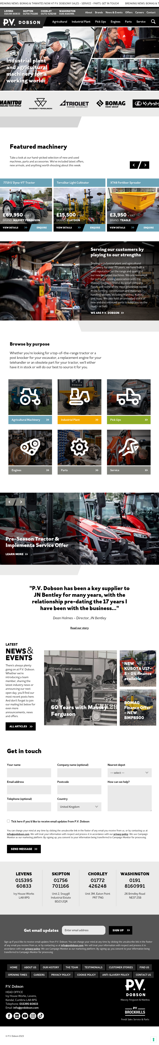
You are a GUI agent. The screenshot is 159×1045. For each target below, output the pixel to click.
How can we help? (119, 782)
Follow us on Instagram (33, 1016)
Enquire (42, 227)
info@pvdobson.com (18, 834)
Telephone (19, 799)
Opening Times (17, 974)
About (88, 12)
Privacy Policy (60, 974)
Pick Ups (100, 21)
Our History (51, 967)
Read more (80, 688)
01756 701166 (30, 13)
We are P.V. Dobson (105, 313)
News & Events (114, 12)
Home (13, 967)
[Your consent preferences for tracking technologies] (154, 1040)
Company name (72, 765)
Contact (151, 12)
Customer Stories (121, 967)
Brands (99, 12)
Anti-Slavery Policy (115, 974)
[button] (133, 165)
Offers (128, 12)
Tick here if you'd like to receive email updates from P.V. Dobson (50, 821)
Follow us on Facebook (9, 1016)
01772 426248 (48, 13)
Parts (128, 21)
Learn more (129, 452)
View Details (10, 227)
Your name (13, 765)
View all (30, 401)
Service (140, 21)
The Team (72, 967)
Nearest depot (116, 765)
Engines (115, 21)
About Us (30, 967)
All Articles (18, 726)
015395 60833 (12, 13)
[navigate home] (21, 17)
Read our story (79, 628)
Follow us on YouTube (25, 1016)
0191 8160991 (66, 13)
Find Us (144, 967)
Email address (15, 782)
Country (62, 799)
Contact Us (143, 974)
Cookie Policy (86, 974)
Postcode (63, 782)
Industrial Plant (81, 21)
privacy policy (121, 834)
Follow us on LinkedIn (17, 1016)
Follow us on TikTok (40, 1016)
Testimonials (93, 967)
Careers (139, 12)
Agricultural (59, 21)
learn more (14, 554)
